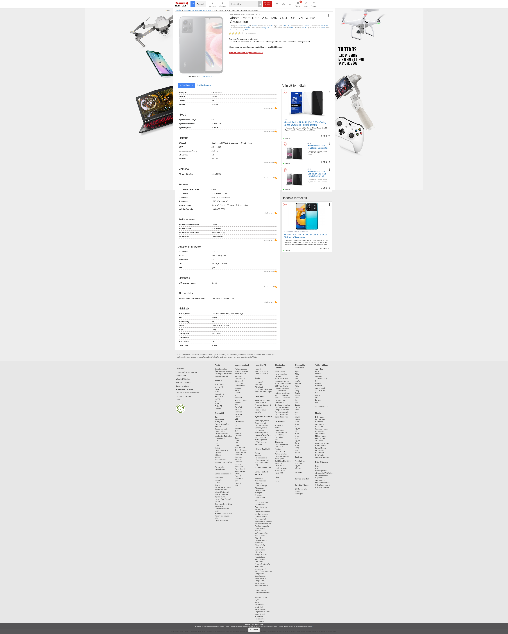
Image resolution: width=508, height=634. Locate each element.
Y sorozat (238, 409)
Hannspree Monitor (322, 443)
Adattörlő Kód (181, 376)
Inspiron (238, 388)
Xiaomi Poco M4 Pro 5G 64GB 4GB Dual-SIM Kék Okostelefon (306, 236)
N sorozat (238, 455)
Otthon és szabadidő (223, 474)
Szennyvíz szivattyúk (262, 564)
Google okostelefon (282, 410)
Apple (297, 372)
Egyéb (297, 381)
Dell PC (217, 389)
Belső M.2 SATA (280, 466)
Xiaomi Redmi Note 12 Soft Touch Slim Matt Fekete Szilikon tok (317, 173)
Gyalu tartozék (260, 528)
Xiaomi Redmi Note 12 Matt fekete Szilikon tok (318, 146)
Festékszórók (259, 619)
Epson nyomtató (261, 423)
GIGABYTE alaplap (282, 456)
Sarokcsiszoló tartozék (263, 524)
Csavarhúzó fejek (262, 486)
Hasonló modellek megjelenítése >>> (246, 52)
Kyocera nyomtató (261, 433)
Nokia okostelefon (281, 374)
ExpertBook (239, 467)
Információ (222, 6)
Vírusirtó (298, 468)
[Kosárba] (285, 92)
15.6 (216, 443)
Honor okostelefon (281, 395)
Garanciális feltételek (183, 396)
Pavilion (238, 428)
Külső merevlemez (221, 434)
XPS (236, 395)
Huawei (298, 384)
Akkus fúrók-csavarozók (263, 571)
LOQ (236, 419)
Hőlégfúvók (259, 616)
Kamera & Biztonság (262, 400)
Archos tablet (320, 388)
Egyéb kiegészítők (221, 450)
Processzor (279, 425)
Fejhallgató (259, 385)
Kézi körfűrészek (262, 597)
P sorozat (238, 459)
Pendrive (218, 427)
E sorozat (238, 462)
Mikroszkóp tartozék (222, 492)
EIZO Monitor (320, 450)
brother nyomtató (261, 440)
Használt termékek (221, 376)
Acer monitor (319, 424)
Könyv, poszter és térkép (223, 504)
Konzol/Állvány (220, 469)
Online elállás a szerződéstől (186, 372)
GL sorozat (239, 383)
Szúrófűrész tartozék (262, 512)
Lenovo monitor (320, 419)
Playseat (218, 457)
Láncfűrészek (261, 550)
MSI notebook (240, 379)
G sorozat (238, 398)
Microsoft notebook (241, 371)
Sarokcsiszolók (261, 578)
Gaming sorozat (241, 452)
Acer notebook (240, 469)
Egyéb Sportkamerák (323, 483)
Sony (297, 443)
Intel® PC (218, 408)
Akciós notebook (241, 369)
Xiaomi (297, 395)
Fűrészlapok (260, 488)
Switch (237, 474)
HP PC (217, 392)
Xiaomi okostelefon (282, 381)
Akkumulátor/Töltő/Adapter (324, 473)
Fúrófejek (259, 483)
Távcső (217, 483)
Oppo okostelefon (281, 417)
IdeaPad (238, 402)
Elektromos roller (301, 489)
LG (296, 431)
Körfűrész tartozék (261, 514)
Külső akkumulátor (221, 429)
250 (236, 431)
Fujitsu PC (218, 406)
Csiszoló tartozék (261, 517)
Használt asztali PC (262, 371)
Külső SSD (279, 473)
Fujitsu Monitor (320, 448)
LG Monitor (319, 427)
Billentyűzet (219, 422)
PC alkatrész (280, 421)
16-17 (217, 446)
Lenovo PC (219, 387)
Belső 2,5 (278, 463)
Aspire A (238, 483)
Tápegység (279, 442)
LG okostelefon (280, 391)
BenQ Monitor (320, 438)
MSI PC (217, 399)
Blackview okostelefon (283, 405)
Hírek (178, 400)
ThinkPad (238, 407)
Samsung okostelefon (283, 384)
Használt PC (219, 394)
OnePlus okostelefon (282, 398)
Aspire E (238, 476)
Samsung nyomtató (262, 421)
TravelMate (239, 478)
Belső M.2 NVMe (281, 468)
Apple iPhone (280, 372)
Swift (236, 481)
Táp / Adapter (219, 467)
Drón (317, 466)
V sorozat (238, 412)
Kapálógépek (260, 557)
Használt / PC (260, 365)
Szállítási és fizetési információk (187, 393)
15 (236, 424)
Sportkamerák (320, 480)
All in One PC (219, 385)
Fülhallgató (259, 387)
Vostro (237, 390)
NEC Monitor (320, 455)
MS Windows (300, 461)
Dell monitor (319, 417)
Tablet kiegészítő (321, 379)
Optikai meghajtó (281, 432)
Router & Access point (263, 467)
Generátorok (259, 621)
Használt (258, 369)
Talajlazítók (259, 543)
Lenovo (318, 374)
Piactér (217, 365)
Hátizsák (218, 448)
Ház (276, 440)
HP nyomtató (259, 430)
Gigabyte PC (219, 397)
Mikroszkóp (219, 478)
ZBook (237, 445)
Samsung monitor (321, 429)
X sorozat (238, 457)
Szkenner (258, 444)
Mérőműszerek (260, 609)
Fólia (297, 374)
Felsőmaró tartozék (262, 526)
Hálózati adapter (261, 458)
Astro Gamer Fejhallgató (263, 392)
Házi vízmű (259, 562)
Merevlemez (279, 430)
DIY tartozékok (260, 505)
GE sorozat (239, 381)
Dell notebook (240, 386)
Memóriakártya (220, 419)
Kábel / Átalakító (221, 460)
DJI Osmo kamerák (322, 487)
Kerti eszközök (260, 536)
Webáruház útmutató (183, 382)
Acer (317, 398)
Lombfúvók (259, 547)
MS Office (298, 463)
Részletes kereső (267, 3)
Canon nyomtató (261, 428)
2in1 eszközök (320, 390)
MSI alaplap (279, 459)
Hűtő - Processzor (281, 444)
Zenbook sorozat (241, 450)
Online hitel (180, 369)
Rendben (254, 630)
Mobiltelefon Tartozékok (223, 436)
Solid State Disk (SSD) (283, 461)
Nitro (236, 486)
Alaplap (278, 449)
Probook (238, 433)
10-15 (217, 441)
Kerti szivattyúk (260, 559)
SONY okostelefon (281, 386)
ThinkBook (238, 414)
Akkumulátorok (261, 481)
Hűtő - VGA (279, 447)
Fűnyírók (258, 538)
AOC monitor (320, 434)
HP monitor (319, 422)
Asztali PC (219, 381)
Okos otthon (260, 396)
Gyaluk (260, 600)
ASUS (317, 395)
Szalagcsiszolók (261, 590)
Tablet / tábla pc (321, 365)
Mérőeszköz (219, 506)
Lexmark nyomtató (261, 425)
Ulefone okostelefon (282, 407)
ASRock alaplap (281, 454)
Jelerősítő (258, 455)
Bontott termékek (221, 369)
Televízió (298, 473)
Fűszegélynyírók (261, 540)
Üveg (297, 376)
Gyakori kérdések (182, 386)
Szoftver (298, 457)
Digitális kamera (220, 497)
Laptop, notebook (242, 365)
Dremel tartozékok (262, 502)
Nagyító (217, 485)
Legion (237, 417)
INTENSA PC (219, 404)
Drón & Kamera (321, 462)
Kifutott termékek (302, 479)
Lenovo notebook (241, 400)
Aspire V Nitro (240, 471)
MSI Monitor (319, 453)
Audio (257, 378)
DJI (316, 468)
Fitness (297, 491)
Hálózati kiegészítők (262, 460)
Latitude (238, 393)
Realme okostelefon (282, 412)
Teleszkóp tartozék (221, 494)
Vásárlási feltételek (183, 379)
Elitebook (238, 436)
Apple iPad (319, 369)
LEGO (277, 481)
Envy (236, 443)
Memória (278, 428)
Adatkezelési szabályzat (184, 389)
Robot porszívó (260, 403)
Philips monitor (320, 436)
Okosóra (278, 376)
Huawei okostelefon (282, 388)
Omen (237, 440)
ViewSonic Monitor (322, 457)
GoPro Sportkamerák (322, 485)
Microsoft (318, 386)
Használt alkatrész (261, 374)
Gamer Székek (220, 431)
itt (312, 626)
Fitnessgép (299, 494)
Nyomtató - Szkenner (263, 417)
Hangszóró (259, 382)
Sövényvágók (261, 545)
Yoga (237, 405)
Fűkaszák (258, 552)
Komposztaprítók (261, 555)
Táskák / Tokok (220, 438)
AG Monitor (319, 441)
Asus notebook (240, 448)
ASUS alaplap (280, 451)
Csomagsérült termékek (223, 374)
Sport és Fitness (302, 485)
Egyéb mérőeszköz (221, 521)
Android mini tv (321, 407)
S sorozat (238, 464)
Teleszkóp (218, 480)
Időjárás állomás (221, 490)
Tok (296, 379)
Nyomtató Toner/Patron (263, 435)
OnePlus (298, 419)
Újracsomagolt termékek (223, 371)
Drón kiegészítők (321, 471)
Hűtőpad (218, 455)
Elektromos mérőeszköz (223, 513)
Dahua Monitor (320, 446)
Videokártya (279, 435)
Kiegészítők (219, 413)
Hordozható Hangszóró (263, 389)
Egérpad (218, 453)
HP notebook (239, 421)
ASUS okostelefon (281, 379)
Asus (317, 371)
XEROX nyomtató (261, 442)
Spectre (237, 438)
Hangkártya (279, 437)
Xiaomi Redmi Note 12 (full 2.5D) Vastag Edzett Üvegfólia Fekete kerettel (305, 123)
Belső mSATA (280, 471)
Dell (316, 402)
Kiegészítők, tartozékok (223, 487)
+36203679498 (207, 76)
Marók (259, 602)
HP (316, 381)
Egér (216, 417)
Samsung (298, 407)
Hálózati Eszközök (262, 449)
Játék (277, 477)
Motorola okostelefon (282, 393)
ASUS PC (218, 401)
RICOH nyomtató (261, 437)
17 (236, 426)
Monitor (318, 413)
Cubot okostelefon (281, 414)
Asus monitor (320, 431)
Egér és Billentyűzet (222, 424)
